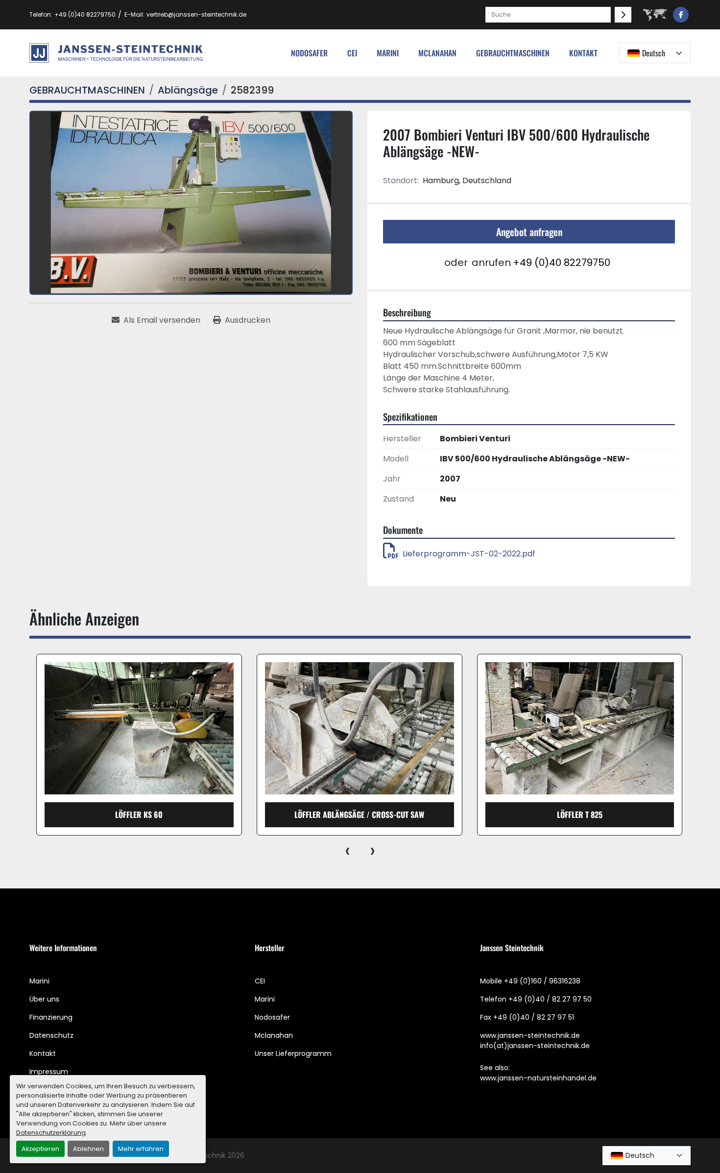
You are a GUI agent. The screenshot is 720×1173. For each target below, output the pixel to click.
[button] (512, 52)
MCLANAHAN (437, 53)
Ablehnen (88, 1149)
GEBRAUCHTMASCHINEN (513, 53)
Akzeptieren (40, 1149)
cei (352, 53)
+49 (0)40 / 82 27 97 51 (533, 1017)
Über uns (44, 999)
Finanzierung (50, 1017)
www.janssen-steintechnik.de (530, 1035)
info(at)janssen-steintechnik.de (535, 1046)
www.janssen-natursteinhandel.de (538, 1078)
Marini (388, 53)
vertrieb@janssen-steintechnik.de (196, 14)
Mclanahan (274, 1035)
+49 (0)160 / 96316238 (542, 981)
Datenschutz (51, 1035)
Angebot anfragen (529, 231)
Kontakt (583, 53)
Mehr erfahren (141, 1149)
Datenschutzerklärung (51, 1132)
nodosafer (309, 53)
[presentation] (347, 850)
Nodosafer (272, 1017)
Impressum (48, 1072)
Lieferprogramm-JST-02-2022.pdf (469, 553)
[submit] (623, 15)
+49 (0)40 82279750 (85, 14)
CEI (260, 981)
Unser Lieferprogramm (293, 1053)
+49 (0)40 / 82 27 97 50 (550, 999)
